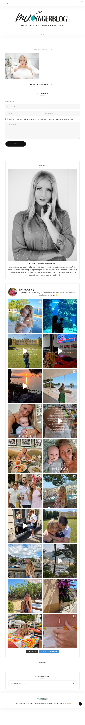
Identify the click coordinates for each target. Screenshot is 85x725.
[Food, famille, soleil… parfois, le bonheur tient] (25, 596)
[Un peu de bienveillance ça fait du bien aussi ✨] (60, 456)
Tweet (41, 84)
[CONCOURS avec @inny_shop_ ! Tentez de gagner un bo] (60, 631)
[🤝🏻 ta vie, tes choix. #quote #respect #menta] (25, 351)
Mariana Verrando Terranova (42, 264)
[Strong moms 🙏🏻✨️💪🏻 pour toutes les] (25, 316)
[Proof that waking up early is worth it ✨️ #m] (60, 561)
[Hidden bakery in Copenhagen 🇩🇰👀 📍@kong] (25, 526)
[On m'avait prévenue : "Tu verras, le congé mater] (60, 491)
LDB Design (67, 703)
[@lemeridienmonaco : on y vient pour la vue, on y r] (25, 631)
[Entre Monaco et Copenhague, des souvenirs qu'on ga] (25, 491)
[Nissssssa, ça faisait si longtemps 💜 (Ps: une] (60, 596)
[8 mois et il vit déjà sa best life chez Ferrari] (60, 351)
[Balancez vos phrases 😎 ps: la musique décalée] (60, 421)
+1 (54, 84)
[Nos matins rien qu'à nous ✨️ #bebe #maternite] (25, 386)
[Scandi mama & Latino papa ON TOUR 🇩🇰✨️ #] (60, 526)
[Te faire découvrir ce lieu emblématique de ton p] (60, 316)
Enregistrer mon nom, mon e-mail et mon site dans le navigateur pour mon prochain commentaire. (40, 119)
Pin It (48, 84)
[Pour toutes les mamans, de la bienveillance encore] (25, 421)
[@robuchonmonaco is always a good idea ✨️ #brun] (25, 456)
